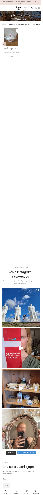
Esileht (4, 24)
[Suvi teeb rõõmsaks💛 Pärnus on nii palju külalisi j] (21, 429)
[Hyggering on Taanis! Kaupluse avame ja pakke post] (21, 348)
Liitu (6, 485)
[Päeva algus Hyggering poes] (21, 388)
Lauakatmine (10, 52)
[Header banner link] (20, 2)
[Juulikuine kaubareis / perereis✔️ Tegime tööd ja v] (21, 307)
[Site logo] (21, 8)
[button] (4, 44)
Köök (4, 52)
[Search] (32, 8)
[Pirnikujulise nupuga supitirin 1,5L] (11, 37)
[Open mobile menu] (3, 8)
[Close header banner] (38, 2)
